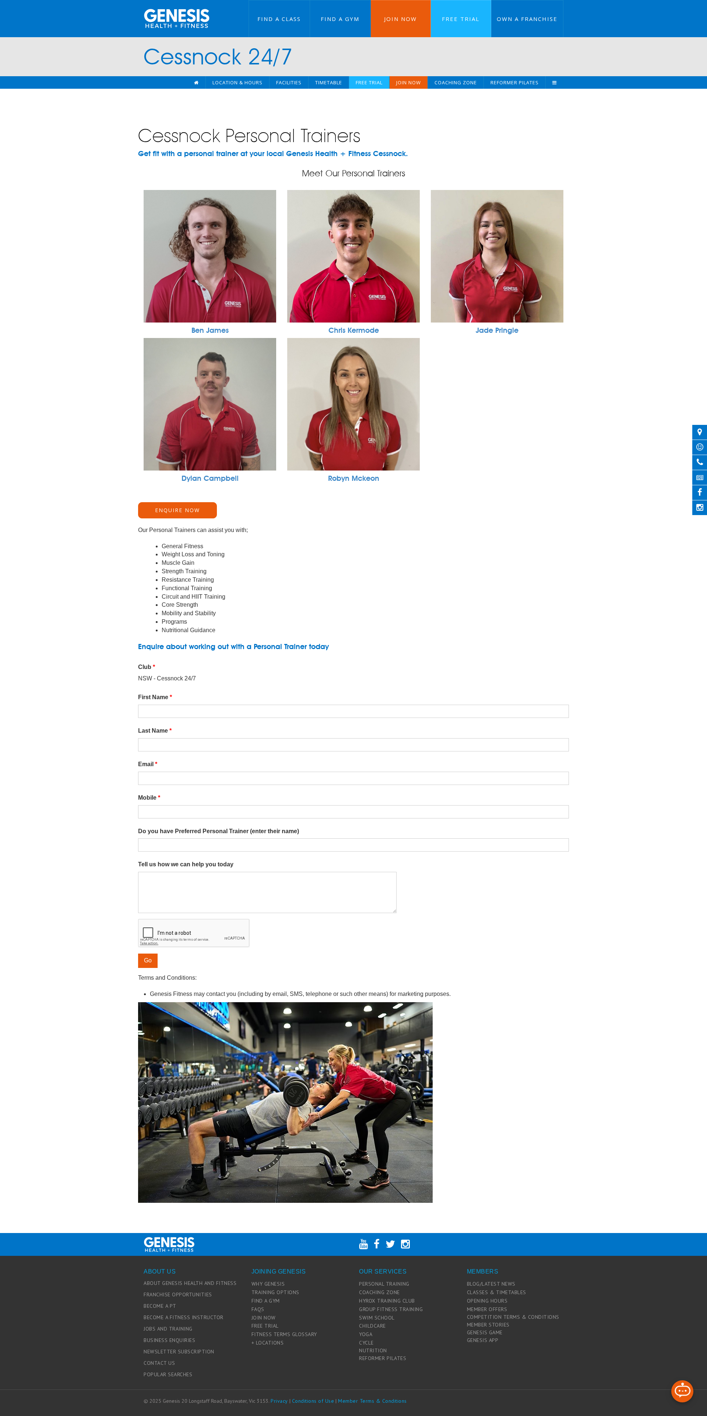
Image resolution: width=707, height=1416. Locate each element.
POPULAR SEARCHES (168, 1374)
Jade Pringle (497, 330)
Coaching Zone (456, 82)
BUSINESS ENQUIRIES (169, 1340)
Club (146, 667)
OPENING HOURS (487, 1300)
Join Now (400, 18)
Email (147, 764)
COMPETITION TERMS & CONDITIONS (513, 1317)
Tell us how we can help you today (185, 864)
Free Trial (460, 18)
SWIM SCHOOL (377, 1317)
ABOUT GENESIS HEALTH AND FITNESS (190, 1283)
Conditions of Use (313, 1401)
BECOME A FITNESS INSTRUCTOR (184, 1317)
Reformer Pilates (514, 82)
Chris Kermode (353, 330)
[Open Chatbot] (682, 1391)
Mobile (149, 798)
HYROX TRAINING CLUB (387, 1300)
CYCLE (366, 1342)
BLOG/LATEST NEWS (491, 1284)
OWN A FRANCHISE (527, 18)
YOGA (365, 1334)
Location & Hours (237, 82)
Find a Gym (340, 18)
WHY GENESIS (268, 1284)
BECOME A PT (160, 1306)
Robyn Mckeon (353, 478)
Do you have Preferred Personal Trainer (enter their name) (218, 831)
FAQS (258, 1309)
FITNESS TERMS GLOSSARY (284, 1334)
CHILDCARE (372, 1325)
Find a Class (279, 18)
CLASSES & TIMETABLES (496, 1292)
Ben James (210, 330)
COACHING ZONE (379, 1292)
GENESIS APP (483, 1340)
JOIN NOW (264, 1317)
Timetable (328, 82)
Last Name (155, 731)
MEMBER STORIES (488, 1324)
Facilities (289, 82)
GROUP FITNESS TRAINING (391, 1309)
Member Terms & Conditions (372, 1401)
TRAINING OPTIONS (275, 1292)
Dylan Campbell (210, 478)
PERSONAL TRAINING (384, 1284)
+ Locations (268, 1342)
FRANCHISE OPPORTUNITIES (178, 1294)
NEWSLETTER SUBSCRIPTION (179, 1351)
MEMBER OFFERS (487, 1309)
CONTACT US (159, 1363)
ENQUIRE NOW (177, 510)
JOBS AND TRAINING (168, 1328)
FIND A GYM (266, 1300)
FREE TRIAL (265, 1325)
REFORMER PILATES (382, 1358)
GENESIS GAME (485, 1332)
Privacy (279, 1401)
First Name (155, 697)
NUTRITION (373, 1350)
